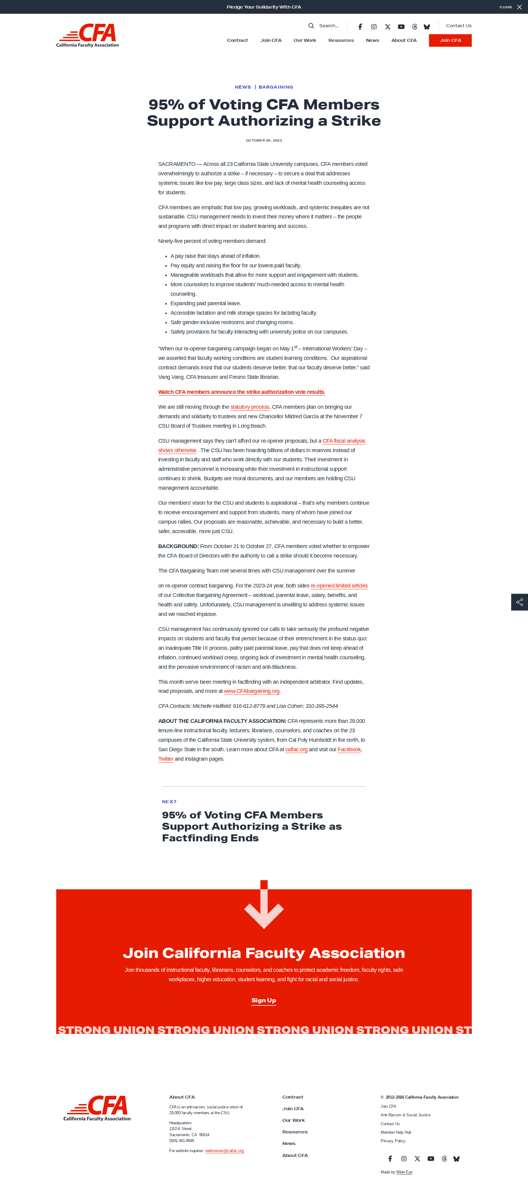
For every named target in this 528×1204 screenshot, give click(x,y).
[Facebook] (360, 25)
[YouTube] (401, 25)
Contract (237, 40)
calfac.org (296, 749)
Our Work (305, 40)
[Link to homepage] (87, 36)
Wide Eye (404, 1172)
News (372, 40)
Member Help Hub (396, 1132)
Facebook (349, 749)
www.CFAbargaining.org (252, 691)
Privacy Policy (393, 1141)
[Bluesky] (426, 25)
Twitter (165, 759)
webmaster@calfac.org (224, 1150)
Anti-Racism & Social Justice (406, 1115)
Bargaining (276, 87)
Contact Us (459, 26)
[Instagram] (374, 25)
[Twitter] (387, 25)
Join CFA (271, 40)
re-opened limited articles (339, 586)
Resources (341, 40)
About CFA (404, 40)
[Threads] (414, 25)
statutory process (250, 407)
